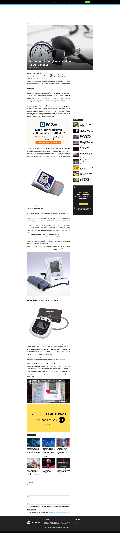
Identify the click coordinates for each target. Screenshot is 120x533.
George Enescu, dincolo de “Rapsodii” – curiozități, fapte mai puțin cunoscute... (86, 130)
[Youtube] (77, 523)
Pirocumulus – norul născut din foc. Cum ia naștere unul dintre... (86, 155)
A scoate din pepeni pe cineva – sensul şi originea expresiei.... (86, 124)
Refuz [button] (79, 2)
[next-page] (29, 477)
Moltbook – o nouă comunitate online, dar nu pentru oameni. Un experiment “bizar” (63, 471)
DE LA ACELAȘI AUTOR (41, 435)
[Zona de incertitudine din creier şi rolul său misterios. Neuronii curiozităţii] (48, 463)
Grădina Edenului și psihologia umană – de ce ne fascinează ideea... (86, 179)
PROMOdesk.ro (66, 527)
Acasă (28, 23)
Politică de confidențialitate (85, 531)
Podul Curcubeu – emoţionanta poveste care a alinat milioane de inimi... (86, 142)
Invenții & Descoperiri (33, 23)
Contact (92, 531)
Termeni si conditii (76, 531)
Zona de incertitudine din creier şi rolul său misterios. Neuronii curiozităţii (48, 471)
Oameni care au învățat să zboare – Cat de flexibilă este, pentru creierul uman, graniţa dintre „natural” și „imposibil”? (33, 471)
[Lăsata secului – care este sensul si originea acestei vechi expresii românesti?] (76, 173)
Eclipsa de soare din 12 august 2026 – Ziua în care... (86, 148)
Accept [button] (87, 2)
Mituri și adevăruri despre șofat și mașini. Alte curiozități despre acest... (86, 161)
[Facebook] (74, 523)
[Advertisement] (60, 14)
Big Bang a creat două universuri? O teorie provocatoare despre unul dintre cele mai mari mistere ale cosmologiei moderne (62, 452)
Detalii (83, 2)
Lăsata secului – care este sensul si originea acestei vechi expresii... (86, 173)
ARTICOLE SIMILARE (31, 435)
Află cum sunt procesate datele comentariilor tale (59, 512)
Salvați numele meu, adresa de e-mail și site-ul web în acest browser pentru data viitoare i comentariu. (49, 506)
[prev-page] (27, 477)
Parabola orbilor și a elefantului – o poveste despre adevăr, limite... (85, 136)
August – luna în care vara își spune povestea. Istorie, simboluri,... (86, 167)
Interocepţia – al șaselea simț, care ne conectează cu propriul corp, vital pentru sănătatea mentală (33, 450)
